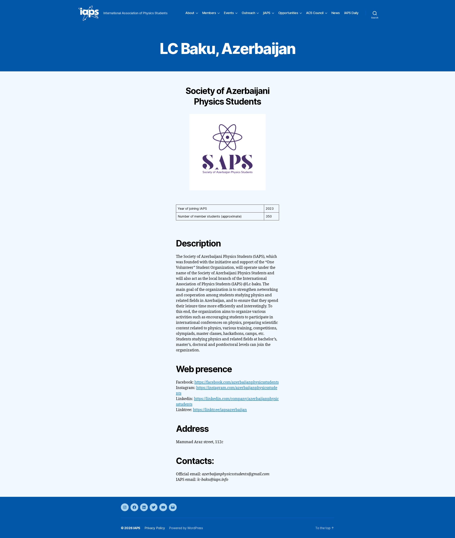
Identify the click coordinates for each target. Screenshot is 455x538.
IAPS (136, 528)
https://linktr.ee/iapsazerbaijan (220, 409)
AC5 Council (314, 13)
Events (229, 13)
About (189, 13)
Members (209, 13)
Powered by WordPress (186, 528)
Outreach (248, 13)
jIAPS (266, 13)
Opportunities (288, 13)
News (335, 13)
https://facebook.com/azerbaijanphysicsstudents (236, 382)
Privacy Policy (154, 528)
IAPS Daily (351, 13)
